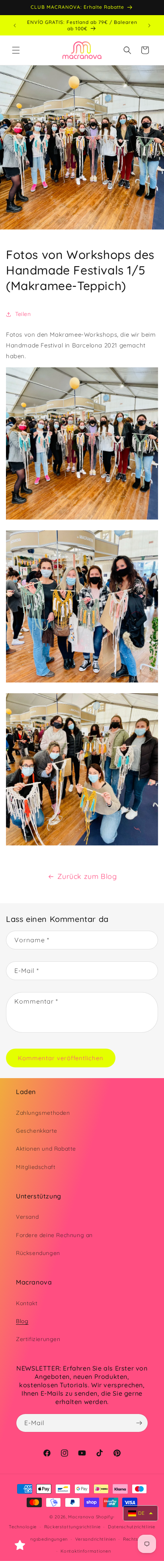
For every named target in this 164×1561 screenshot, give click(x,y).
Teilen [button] (23, 314)
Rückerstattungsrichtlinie (72, 1527)
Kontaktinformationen (86, 1551)
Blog (22, 1321)
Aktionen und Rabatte (46, 1148)
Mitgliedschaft (35, 1167)
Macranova (81, 1517)
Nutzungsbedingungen (43, 1539)
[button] (16, 50)
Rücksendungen (38, 1253)
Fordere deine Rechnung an (54, 1235)
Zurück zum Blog (87, 876)
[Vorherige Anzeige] (14, 25)
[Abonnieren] (139, 1423)
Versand (27, 1216)
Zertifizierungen (38, 1339)
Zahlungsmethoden (43, 1112)
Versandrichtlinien (95, 1539)
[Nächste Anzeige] (149, 25)
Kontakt (26, 1303)
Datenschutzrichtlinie (131, 1527)
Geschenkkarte (36, 1130)
